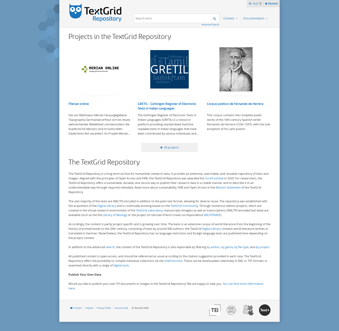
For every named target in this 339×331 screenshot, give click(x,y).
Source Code (121, 307)
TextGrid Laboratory (149, 210)
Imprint (89, 307)
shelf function (173, 261)
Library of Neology (115, 215)
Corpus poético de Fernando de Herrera (235, 104)
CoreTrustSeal (214, 178)
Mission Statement (228, 187)
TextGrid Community (184, 206)
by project (262, 247)
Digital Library (106, 206)
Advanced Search (210, 24)
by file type (241, 247)
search (110, 247)
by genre (227, 247)
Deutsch (273, 4)
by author (213, 247)
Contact (78, 307)
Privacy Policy (104, 307)
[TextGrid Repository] (96, 5)
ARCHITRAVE (212, 215)
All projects (171, 147)
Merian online (79, 104)
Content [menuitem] (229, 18)
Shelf (256, 3)
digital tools (121, 265)
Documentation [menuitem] (254, 18)
